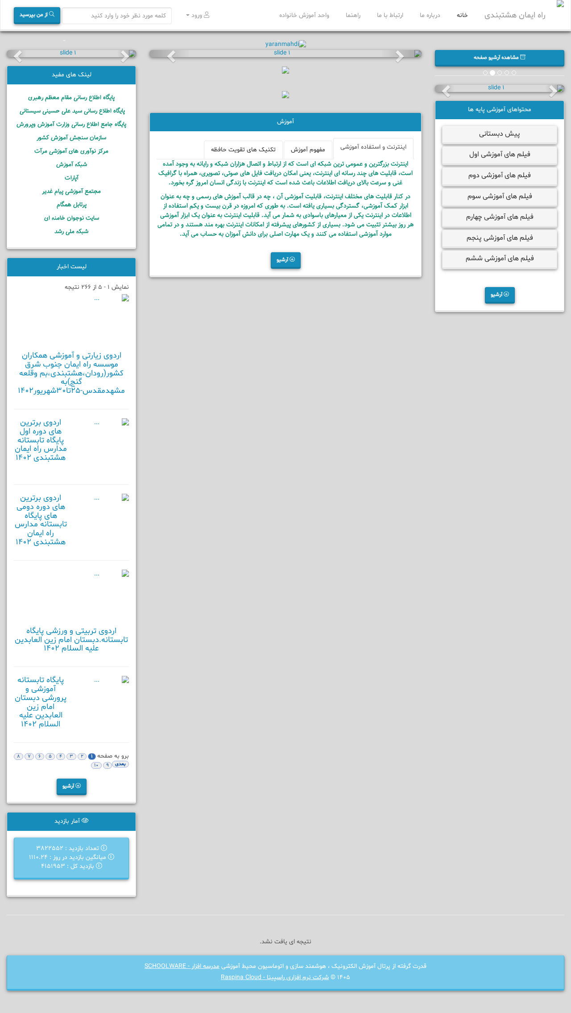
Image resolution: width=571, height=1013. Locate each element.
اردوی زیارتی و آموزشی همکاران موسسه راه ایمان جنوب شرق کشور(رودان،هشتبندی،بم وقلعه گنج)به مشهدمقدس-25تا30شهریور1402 (71, 373)
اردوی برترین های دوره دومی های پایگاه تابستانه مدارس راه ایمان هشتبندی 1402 (41, 520)
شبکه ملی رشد (71, 231)
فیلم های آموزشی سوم (500, 196)
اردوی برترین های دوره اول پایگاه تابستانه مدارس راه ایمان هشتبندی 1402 (41, 440)
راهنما (354, 15)
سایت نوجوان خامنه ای (71, 218)
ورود (197, 15)
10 (96, 765)
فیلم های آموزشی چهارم (500, 217)
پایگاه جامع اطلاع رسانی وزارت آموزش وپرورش (71, 124)
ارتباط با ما (391, 15)
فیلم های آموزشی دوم (499, 175)
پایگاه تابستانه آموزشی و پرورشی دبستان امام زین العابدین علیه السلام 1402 (40, 702)
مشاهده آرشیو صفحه (497, 57)
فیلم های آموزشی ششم (500, 258)
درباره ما (431, 15)
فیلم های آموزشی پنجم (500, 238)
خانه (463, 15)
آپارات (72, 178)
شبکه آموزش (71, 164)
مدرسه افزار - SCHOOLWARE (182, 966)
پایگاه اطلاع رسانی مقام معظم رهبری (71, 97)
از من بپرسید (34, 14)
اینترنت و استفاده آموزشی (373, 147)
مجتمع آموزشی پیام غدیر (71, 191)
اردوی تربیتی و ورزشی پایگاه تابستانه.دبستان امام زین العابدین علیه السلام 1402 (71, 639)
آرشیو (497, 294)
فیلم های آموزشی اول (499, 154)
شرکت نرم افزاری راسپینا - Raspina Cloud (275, 977)
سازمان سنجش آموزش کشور (71, 137)
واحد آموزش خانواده (305, 15)
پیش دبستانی (499, 134)
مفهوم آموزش (308, 150)
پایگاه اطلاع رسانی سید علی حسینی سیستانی (71, 111)
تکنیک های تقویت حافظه (243, 150)
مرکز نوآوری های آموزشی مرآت (71, 151)
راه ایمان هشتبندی (515, 15)
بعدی (120, 764)
